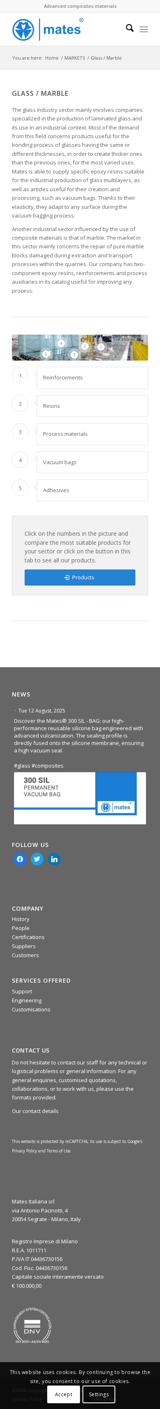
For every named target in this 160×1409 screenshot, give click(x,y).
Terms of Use (59, 1151)
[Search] (126, 29)
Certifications (28, 937)
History (21, 919)
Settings (99, 1394)
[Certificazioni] (32, 1325)
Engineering (26, 1000)
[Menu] (143, 29)
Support (22, 991)
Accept (64, 1394)
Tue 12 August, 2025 (42, 710)
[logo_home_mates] (66, 29)
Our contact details (35, 1111)
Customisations (31, 1009)
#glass (22, 765)
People (21, 928)
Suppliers (24, 946)
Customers (25, 955)
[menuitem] (126, 29)
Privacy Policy (24, 1151)
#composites (48, 765)
